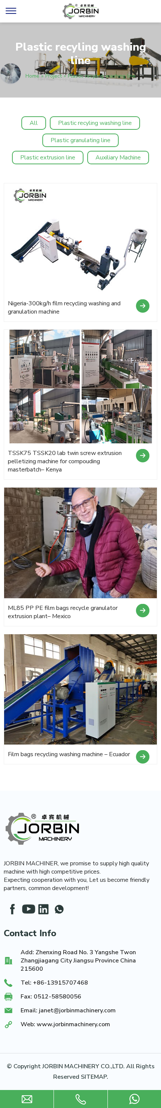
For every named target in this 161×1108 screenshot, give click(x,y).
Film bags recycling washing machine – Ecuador (69, 754)
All (34, 123)
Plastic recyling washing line (95, 123)
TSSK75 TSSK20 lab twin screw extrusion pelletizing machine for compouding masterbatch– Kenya (65, 461)
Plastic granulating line (80, 140)
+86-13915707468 (60, 983)
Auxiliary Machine (118, 157)
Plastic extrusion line (47, 157)
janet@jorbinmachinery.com (77, 1010)
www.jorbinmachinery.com (73, 1024)
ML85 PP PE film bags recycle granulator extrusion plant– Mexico (63, 612)
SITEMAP (94, 1077)
